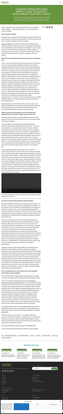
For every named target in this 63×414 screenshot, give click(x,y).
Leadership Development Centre (7, 389)
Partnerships (4, 382)
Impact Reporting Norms (36, 390)
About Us (3, 375)
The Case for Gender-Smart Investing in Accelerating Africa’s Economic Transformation (54, 357)
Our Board (4, 380)
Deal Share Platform (23, 335)
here (36, 328)
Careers (3, 384)
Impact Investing (46, 335)
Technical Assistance (36, 380)
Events (3, 395)
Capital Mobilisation (36, 375)
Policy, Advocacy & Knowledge (38, 381)
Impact (33, 387)
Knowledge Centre (5, 390)
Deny (37, 404)
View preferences (53, 404)
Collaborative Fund (35, 377)
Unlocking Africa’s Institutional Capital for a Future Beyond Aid (8, 356)
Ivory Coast (54, 335)
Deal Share (34, 378)
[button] (60, 401)
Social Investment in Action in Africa (38, 389)
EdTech (32, 335)
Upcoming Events (5, 397)
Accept (21, 404)
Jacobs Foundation (6, 337)
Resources (34, 395)
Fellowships (4, 392)
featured (38, 335)
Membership (4, 381)
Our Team (3, 378)
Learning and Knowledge (7, 387)
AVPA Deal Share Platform (10, 335)
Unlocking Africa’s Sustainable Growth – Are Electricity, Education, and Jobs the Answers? (23, 357)
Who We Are (4, 377)
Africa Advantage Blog (36, 397)
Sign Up (54, 368)
